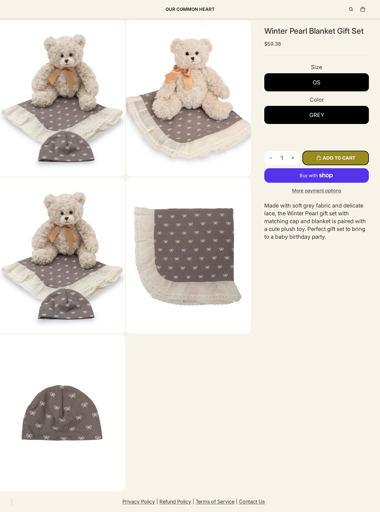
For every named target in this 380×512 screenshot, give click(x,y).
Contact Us (252, 501)
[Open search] (351, 9)
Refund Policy (175, 501)
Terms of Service (215, 501)
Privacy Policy (138, 501)
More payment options (316, 190)
